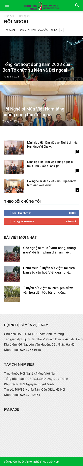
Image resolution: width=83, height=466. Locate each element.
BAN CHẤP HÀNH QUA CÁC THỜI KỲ (38, 29)
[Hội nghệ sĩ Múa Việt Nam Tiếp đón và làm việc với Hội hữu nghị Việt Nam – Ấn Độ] (14, 186)
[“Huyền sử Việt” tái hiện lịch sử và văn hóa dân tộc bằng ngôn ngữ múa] (12, 294)
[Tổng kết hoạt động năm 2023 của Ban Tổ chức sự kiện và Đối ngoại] (41, 69)
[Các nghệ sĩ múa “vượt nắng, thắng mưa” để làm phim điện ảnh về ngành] (12, 254)
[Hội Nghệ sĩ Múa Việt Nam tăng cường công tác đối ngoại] (41, 117)
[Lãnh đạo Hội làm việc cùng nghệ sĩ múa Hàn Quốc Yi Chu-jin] (14, 167)
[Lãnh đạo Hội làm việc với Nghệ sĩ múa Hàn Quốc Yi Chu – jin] (14, 148)
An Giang (10, 29)
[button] (6, 5)
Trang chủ (9, 16)
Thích (72, 212)
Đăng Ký (71, 221)
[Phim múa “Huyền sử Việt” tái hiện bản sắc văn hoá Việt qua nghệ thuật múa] (12, 274)
